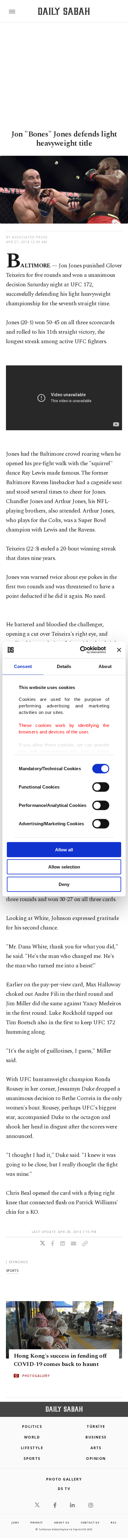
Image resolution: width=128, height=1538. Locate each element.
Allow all (64, 849)
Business (96, 1437)
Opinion (96, 1458)
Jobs (15, 1522)
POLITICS (32, 1426)
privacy (36, 1522)
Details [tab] (64, 666)
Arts (96, 1447)
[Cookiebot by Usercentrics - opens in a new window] (80, 650)
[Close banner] (119, 650)
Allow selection (64, 866)
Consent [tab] (23, 666)
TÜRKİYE (96, 1426)
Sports (32, 1458)
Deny (64, 884)
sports (12, 1270)
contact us (90, 1522)
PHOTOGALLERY (36, 1376)
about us (61, 1522)
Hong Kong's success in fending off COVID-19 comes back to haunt (60, 1360)
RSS (113, 1522)
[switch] (100, 787)
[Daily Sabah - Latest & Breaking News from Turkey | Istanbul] (64, 11)
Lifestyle (32, 1447)
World (32, 1437)
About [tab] (105, 666)
